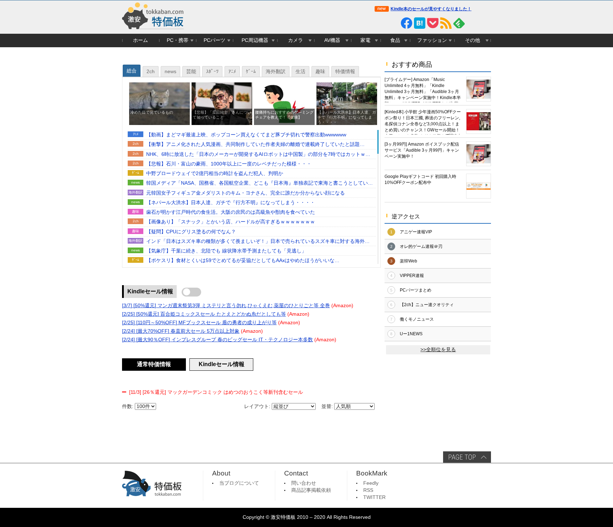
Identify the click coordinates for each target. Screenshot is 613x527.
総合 (132, 71)
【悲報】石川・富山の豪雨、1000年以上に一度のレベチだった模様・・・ (228, 164)
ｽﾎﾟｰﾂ (212, 71)
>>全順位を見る (438, 349)
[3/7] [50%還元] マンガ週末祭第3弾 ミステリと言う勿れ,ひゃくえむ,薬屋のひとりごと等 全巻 (226, 305)
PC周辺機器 (255, 40)
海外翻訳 (276, 71)
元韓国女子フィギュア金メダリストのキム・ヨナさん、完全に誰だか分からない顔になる (245, 193)
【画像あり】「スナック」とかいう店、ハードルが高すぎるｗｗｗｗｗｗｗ (230, 221)
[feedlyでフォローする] (459, 23)
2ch (151, 71)
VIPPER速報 (412, 275)
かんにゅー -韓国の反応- (348, 193)
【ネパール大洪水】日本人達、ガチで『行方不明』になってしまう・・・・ (230, 202)
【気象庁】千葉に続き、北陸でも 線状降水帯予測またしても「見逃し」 (228, 251)
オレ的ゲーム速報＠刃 (421, 246)
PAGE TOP (467, 457)
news (170, 71)
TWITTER (374, 497)
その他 (472, 40)
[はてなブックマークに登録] (419, 23)
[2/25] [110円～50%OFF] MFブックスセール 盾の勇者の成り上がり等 (199, 322)
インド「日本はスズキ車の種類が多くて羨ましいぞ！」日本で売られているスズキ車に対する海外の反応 (258, 242)
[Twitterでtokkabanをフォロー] (380, 23)
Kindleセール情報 (150, 291)
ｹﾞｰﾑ (251, 71)
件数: (127, 406)
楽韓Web (408, 261)
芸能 (191, 71)
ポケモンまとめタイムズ (348, 261)
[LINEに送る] (393, 23)
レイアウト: (257, 406)
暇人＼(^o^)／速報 (350, 222)
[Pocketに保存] (432, 23)
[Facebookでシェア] (406, 23)
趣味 (320, 71)
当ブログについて (239, 483)
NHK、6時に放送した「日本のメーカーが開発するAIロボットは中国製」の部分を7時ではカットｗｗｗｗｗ (258, 155)
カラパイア (356, 212)
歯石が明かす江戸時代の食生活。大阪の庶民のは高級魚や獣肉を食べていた (230, 212)
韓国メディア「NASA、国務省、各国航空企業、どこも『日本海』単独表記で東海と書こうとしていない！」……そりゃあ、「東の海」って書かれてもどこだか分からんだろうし (259, 183)
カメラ (295, 40)
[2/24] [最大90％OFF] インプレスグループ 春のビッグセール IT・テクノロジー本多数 (217, 339)
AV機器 (332, 40)
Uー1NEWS (411, 333)
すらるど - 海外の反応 (347, 241)
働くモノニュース (417, 319)
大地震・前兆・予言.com (348, 251)
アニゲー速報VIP (416, 231)
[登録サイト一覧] (472, 23)
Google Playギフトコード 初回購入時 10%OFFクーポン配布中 (420, 179)
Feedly (371, 483)
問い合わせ (303, 483)
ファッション (432, 40)
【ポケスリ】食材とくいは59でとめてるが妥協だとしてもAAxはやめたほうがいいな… (242, 260)
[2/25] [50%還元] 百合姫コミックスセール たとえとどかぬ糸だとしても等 (204, 314)
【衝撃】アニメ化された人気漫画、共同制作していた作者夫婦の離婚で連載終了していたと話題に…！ (253, 145)
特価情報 (345, 71)
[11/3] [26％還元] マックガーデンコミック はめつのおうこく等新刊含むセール (216, 392)
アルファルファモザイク (348, 145)
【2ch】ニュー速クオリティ (427, 304)
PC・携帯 (177, 40)
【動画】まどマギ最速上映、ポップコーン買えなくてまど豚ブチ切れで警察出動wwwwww (246, 134)
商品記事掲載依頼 (311, 490)
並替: (327, 406)
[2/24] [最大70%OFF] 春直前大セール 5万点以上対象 (180, 331)
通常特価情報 (154, 364)
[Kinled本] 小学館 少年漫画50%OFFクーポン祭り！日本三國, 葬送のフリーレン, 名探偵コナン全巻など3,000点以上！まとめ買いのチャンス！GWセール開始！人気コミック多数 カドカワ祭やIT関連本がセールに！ (423, 122)
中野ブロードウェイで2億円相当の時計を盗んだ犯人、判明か (214, 173)
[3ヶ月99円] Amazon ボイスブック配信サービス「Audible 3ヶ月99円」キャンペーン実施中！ (422, 150)
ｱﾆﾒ (232, 71)
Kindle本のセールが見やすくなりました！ (431, 8)
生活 (300, 71)
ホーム (140, 40)
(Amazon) (342, 305)
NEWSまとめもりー (349, 203)
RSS (368, 490)
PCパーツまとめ (415, 290)
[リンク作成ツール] (485, 23)
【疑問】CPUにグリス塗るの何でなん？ (191, 231)
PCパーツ (214, 40)
